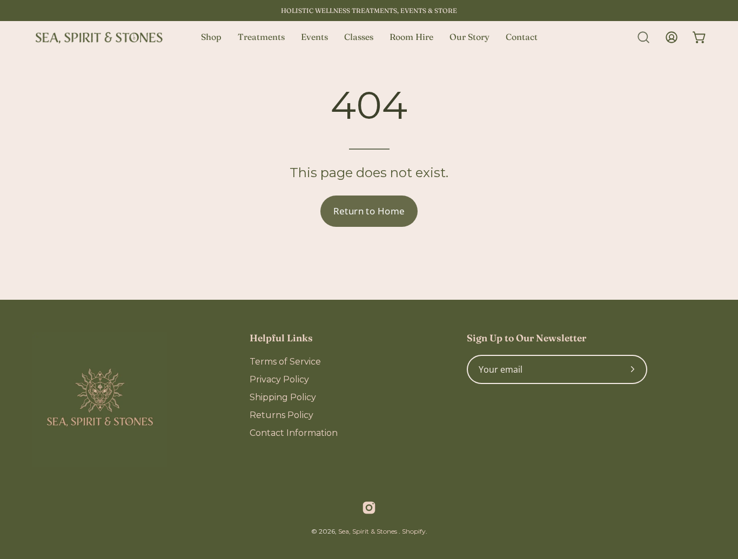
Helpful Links (281, 338)
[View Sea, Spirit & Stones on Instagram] (369, 508)
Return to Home (369, 211)
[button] (643, 37)
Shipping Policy (283, 397)
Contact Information (294, 433)
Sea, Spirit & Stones (368, 531)
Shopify (414, 531)
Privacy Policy (279, 379)
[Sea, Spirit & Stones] (99, 37)
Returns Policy (281, 415)
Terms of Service (285, 361)
